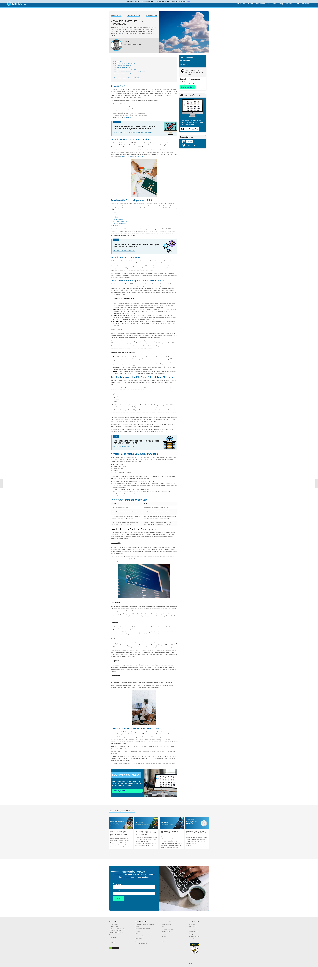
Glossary (164, 934)
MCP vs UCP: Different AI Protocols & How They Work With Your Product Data (146, 833)
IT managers (116, 225)
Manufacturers (117, 215)
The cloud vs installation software (124, 74)
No (190, 1)
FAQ (163, 941)
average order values (123, 111)
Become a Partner (193, 931)
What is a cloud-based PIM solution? (124, 63)
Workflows (138, 931)
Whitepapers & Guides (168, 929)
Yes (188, 1)
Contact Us (192, 924)
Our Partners (192, 929)
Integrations (138, 938)
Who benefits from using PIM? (123, 65)
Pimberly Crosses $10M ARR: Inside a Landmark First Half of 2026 (196, 833)
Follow (189, 142)
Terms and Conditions (194, 936)
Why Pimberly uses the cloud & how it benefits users (129, 72)
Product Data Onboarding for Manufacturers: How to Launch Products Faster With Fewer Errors (120, 834)
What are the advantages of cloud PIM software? (128, 70)
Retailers (115, 213)
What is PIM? (118, 61)
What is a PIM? (114, 926)
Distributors (116, 217)
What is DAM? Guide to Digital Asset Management (118, 929)
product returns (128, 117)
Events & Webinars (167, 931)
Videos (164, 936)
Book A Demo (192, 926)
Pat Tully (119, 15)
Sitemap (191, 934)
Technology (140, 941)
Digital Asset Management (142, 928)
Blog (163, 926)
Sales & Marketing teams (120, 221)
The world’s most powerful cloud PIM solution (127, 78)
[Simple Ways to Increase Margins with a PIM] (1, 483)
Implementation (139, 936)
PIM (120, 33)
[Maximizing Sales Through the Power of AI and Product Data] (316, 483)
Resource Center (166, 924)
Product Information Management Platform (144, 925)
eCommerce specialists (119, 223)
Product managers (118, 219)
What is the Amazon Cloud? (122, 67)
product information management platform (131, 156)
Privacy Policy (192, 939)
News (163, 939)
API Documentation (142, 943)
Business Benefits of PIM (116, 932)
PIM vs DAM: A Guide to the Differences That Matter (169, 832)
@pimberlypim (191, 145)
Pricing (137, 933)
